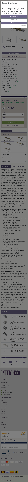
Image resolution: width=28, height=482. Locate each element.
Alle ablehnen (14, 22)
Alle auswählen (14, 16)
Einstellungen (14, 19)
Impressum (23, 25)
